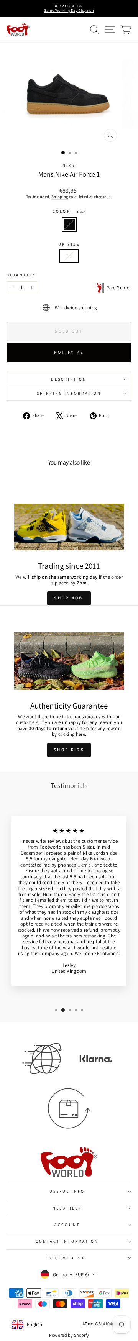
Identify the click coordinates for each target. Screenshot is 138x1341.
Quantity (21, 274)
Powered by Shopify (69, 1335)
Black (69, 224)
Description (69, 379)
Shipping (59, 196)
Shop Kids (69, 749)
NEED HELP (67, 1208)
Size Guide (116, 287)
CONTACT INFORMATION (67, 1241)
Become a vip (66, 1258)
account (67, 1224)
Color (69, 211)
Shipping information (69, 393)
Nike (68, 165)
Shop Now (69, 598)
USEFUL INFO (67, 1191)
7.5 (69, 256)
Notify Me (69, 352)
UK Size (69, 244)
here (80, 734)
